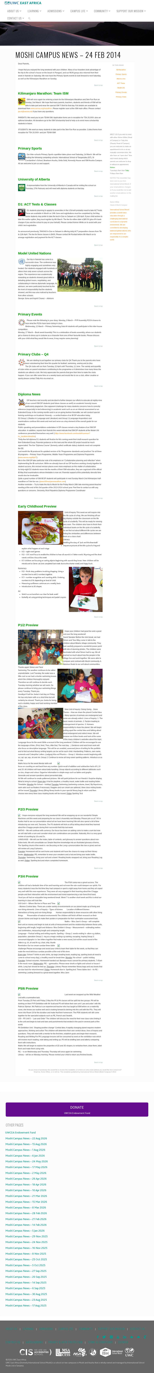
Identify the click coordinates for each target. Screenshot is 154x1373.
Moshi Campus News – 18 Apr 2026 (25, 1184)
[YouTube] (118, 1337)
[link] (29, 18)
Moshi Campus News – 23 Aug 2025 (25, 1299)
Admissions (46, 1329)
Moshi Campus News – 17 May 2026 (25, 1167)
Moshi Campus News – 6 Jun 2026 (24, 1155)
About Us (11, 1329)
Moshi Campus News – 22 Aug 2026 (25, 1138)
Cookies (123, 1342)
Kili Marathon (121, 70)
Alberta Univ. (121, 79)
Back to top (98, 85)
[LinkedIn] (124, 1337)
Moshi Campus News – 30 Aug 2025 (25, 1294)
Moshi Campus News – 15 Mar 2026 (25, 1201)
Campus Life (66, 1329)
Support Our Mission (111, 1329)
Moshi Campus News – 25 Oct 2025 (25, 1259)
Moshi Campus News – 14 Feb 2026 (25, 1224)
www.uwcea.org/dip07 (28, 457)
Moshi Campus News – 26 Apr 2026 (25, 1178)
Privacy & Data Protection (66, 1342)
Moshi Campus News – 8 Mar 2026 (25, 1207)
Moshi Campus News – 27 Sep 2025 (25, 1271)
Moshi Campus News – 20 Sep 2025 (25, 1276)
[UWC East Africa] (23, 3)
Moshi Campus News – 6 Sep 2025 (24, 1288)
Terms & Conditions (100, 1342)
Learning (28, 1329)
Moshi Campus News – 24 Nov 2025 (26, 1242)
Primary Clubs (121, 97)
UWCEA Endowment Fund (20, 1132)
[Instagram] (111, 1337)
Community (86, 1329)
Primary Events (121, 92)
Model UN (121, 88)
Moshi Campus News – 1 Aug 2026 (24, 1149)
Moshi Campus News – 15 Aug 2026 (25, 1144)
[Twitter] (104, 1337)
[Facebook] (97, 1337)
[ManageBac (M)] (131, 1337)
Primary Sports (121, 74)
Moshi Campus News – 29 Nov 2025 (26, 1236)
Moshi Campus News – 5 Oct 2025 (24, 1265)
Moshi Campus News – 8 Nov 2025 (25, 1253)
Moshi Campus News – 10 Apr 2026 (25, 1190)
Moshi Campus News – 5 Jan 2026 (24, 1230)
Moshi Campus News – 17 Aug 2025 (25, 1305)
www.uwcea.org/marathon (41, 108)
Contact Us (137, 1329)
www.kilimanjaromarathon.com (52, 481)
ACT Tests (121, 83)
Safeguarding (34, 1342)
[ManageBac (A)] (138, 1337)
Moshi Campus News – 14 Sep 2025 (25, 1282)
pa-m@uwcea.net (25, 111)
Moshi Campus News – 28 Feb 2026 (25, 1213)
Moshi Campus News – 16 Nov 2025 (25, 1248)
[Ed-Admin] (145, 1337)
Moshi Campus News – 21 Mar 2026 (25, 1196)
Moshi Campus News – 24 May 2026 (26, 1161)
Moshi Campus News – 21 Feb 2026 (25, 1219)
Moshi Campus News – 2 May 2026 (25, 1173)
